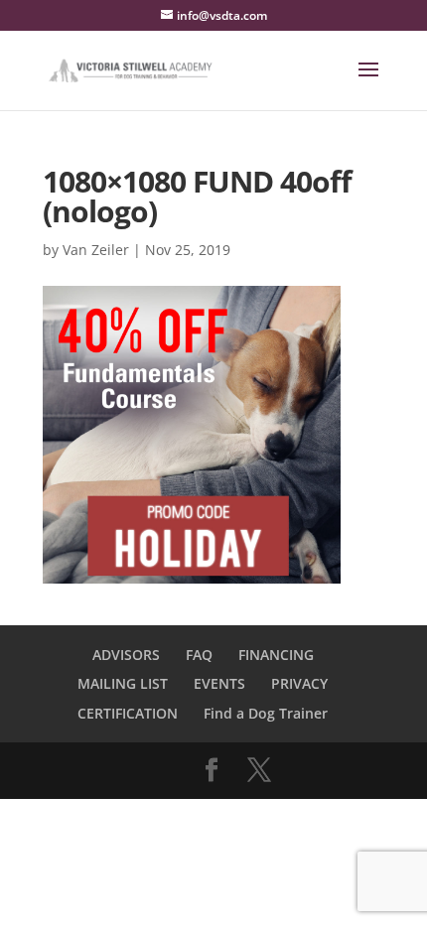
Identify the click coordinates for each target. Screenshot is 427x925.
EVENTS (219, 683)
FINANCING (276, 654)
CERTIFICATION (127, 713)
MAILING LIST (122, 683)
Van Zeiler (96, 249)
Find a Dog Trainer (266, 713)
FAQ (199, 654)
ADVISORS (126, 654)
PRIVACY (299, 683)
